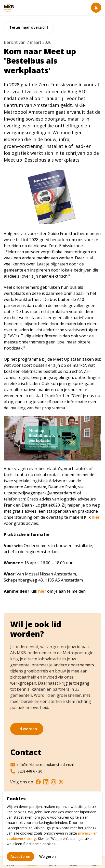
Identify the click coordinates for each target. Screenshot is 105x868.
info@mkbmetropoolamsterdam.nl (45, 764)
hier (96, 517)
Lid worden (27, 728)
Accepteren (20, 856)
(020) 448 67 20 (29, 771)
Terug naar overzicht (28, 27)
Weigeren (47, 856)
